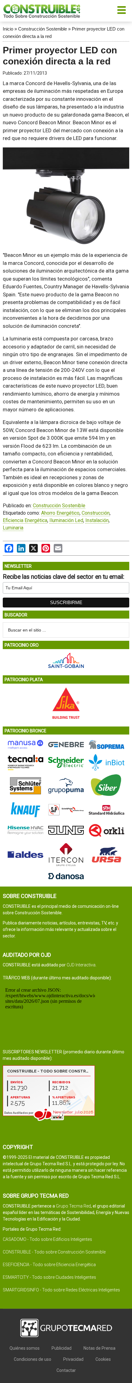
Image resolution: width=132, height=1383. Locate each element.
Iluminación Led (66, 520)
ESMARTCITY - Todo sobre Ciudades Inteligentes (49, 1277)
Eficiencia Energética (25, 520)
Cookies (103, 1359)
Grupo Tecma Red (73, 1206)
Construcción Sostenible (42, 28)
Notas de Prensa (99, 1348)
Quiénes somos (25, 1348)
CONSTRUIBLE (41, 11)
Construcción (96, 513)
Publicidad (62, 1348)
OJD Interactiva (81, 964)
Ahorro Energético (60, 513)
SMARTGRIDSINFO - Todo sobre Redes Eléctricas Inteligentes (61, 1289)
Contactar (66, 1370)
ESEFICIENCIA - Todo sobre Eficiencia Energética (49, 1264)
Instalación (97, 520)
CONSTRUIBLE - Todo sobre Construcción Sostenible (54, 1251)
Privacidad (73, 1359)
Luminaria (13, 528)
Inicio (8, 28)
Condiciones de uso (32, 1359)
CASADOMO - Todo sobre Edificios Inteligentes (47, 1239)
